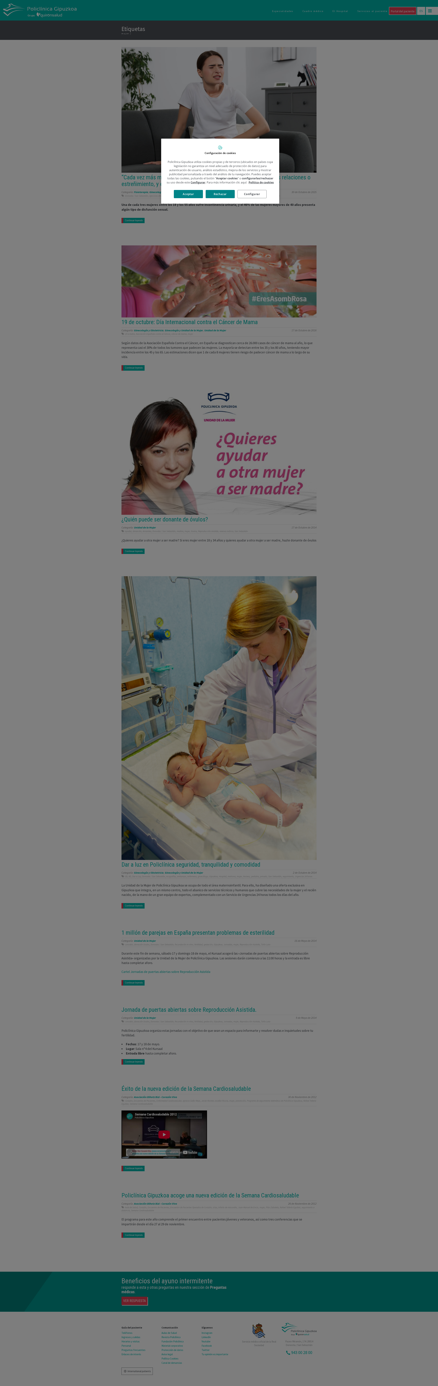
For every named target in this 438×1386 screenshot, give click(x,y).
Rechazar (220, 194)
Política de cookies (261, 182)
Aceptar (188, 194)
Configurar (252, 194)
